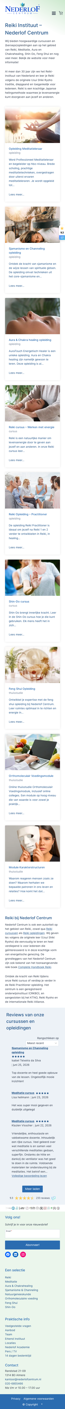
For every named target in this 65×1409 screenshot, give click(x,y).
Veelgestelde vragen (18, 1326)
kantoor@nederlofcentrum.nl (23, 1379)
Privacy (15, 1398)
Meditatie (11, 1281)
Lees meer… (16, 194)
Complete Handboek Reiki (34, 967)
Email (9, 1231)
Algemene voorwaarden (39, 1398)
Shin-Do (10, 1307)
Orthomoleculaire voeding (21, 1298)
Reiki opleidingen (34, 933)
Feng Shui (11, 1302)
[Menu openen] (53, 13)
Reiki (8, 1277)
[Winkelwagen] (61, 13)
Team (8, 1334)
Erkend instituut (15, 1338)
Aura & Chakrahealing (18, 1285)
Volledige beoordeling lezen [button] (29, 1175)
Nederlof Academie (17, 1347)
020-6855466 (14, 1383)
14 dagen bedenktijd (18, 1355)
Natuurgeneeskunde (18, 1294)
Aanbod (10, 1330)
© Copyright (30, 1404)
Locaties (10, 1343)
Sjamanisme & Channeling (21, 1290)
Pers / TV (11, 1351)
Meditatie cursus (23, 1092)
